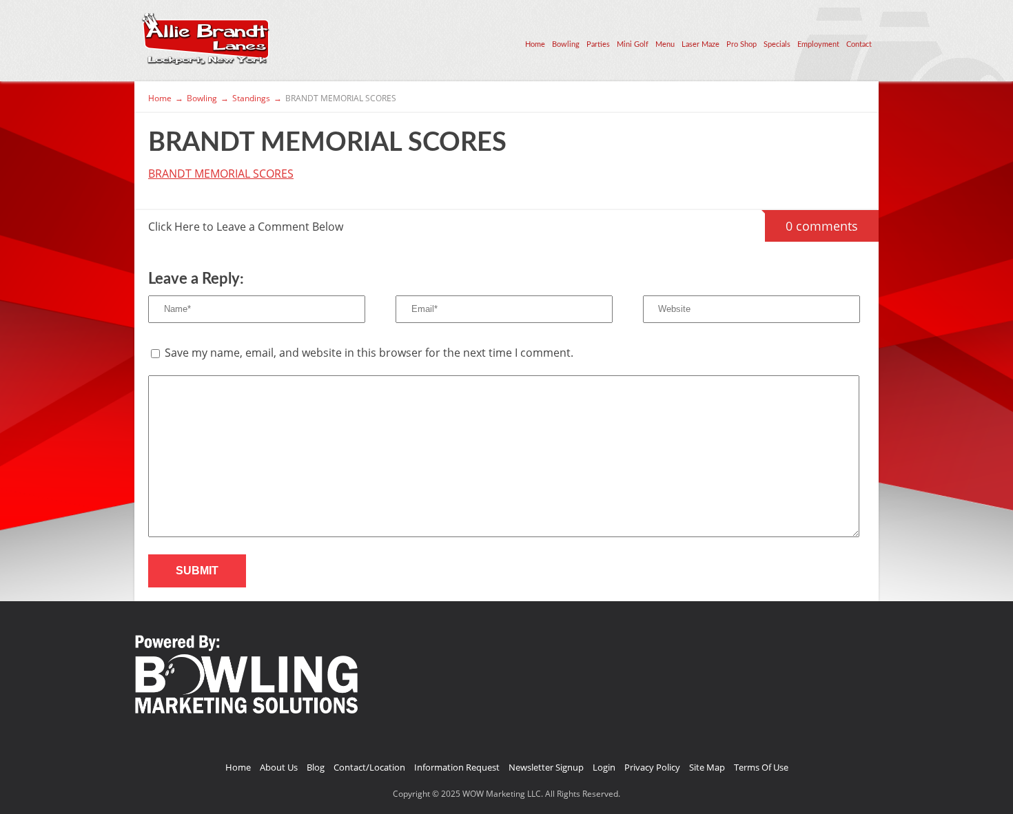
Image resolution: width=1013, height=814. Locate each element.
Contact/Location (369, 767)
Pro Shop (741, 44)
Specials (777, 44)
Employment (818, 44)
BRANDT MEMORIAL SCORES (221, 173)
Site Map (707, 767)
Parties (598, 44)
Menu (665, 44)
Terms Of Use (761, 767)
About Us (279, 767)
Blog (316, 767)
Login (604, 767)
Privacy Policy (652, 767)
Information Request (457, 767)
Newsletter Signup (546, 767)
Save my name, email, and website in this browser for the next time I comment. (369, 352)
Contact (859, 44)
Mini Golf (632, 44)
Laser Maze (700, 44)
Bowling (566, 44)
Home (535, 44)
